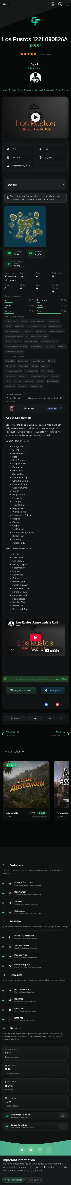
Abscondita (12, 812)
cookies (24, 1163)
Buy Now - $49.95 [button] (22, 690)
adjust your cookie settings (42, 1167)
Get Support (54, 690)
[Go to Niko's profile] (35, 78)
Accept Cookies (14, 1179)
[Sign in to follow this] (35, 718)
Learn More (61, 679)
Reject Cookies (34, 1179)
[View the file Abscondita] (26, 784)
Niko (37, 64)
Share (16, 718)
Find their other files (35, 68)
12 (61, 718)
